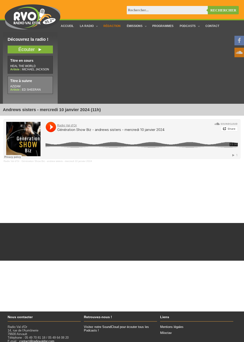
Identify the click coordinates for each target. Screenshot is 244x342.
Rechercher (223, 10)
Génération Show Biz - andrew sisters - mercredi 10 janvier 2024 (56, 161)
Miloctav (166, 333)
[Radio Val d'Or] (32, 28)
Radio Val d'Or (11, 161)
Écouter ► (30, 49)
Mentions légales (171, 327)
